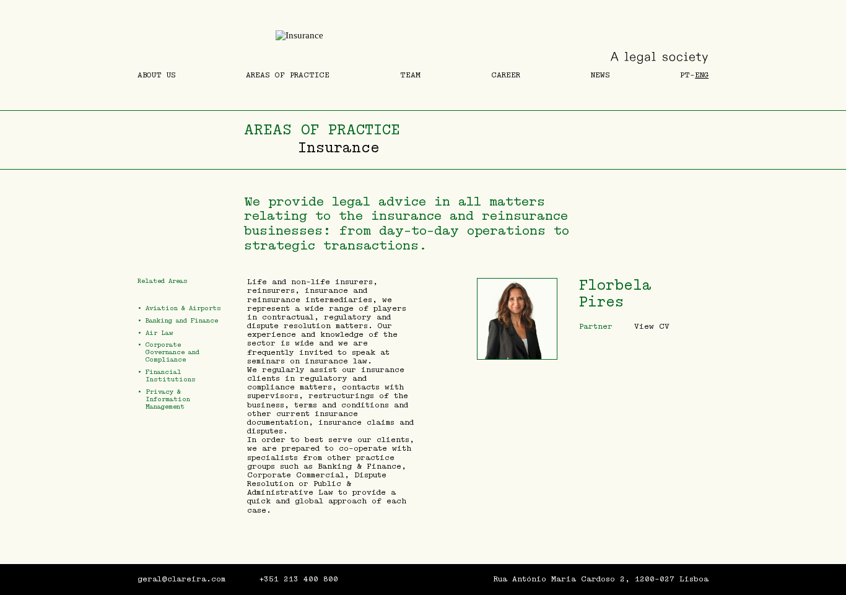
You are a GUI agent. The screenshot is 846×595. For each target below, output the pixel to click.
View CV (651, 326)
